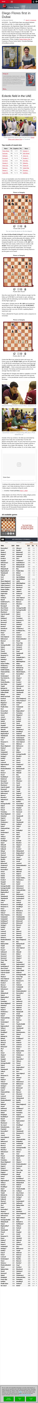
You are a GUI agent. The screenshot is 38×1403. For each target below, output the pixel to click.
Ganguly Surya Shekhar (29, 151)
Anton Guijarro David (7, 165)
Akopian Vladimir (6, 163)
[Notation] (18, 226)
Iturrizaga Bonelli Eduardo (9, 153)
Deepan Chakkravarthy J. (9, 170)
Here (20, 1392)
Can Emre (5, 160)
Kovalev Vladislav (27, 158)
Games (31, 542)
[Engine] (21, 226)
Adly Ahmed (26, 153)
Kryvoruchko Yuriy (7, 158)
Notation (19, 542)
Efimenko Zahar (27, 170)
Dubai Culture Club (24, 39)
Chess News (13, 7)
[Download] (25, 226)
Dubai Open (6, 477)
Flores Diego (5, 151)
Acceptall (30, 1399)
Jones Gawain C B (28, 156)
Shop (3, 1)
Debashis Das (26, 163)
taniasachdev (17, 480)
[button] (12, 1)
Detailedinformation (8, 1399)
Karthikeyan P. (27, 173)
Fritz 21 (5, 74)
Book (6, 542)
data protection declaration (25, 1394)
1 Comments (33, 20)
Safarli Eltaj (26, 168)
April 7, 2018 (23, 490)
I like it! (27, 20)
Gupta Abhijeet (6, 173)
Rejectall (19, 1399)
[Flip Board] (14, 226)
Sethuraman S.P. (6, 156)
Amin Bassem (26, 160)
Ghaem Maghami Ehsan (29, 165)
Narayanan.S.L (6, 168)
